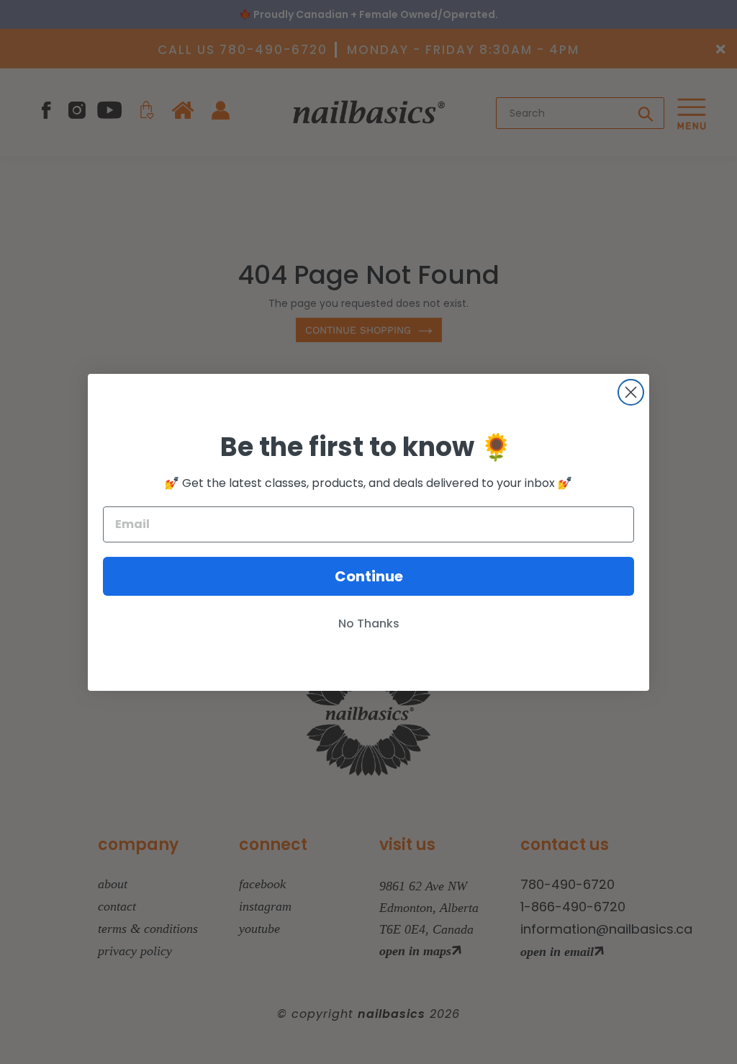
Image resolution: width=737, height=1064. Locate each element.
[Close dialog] (630, 392)
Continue (369, 576)
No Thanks (368, 623)
